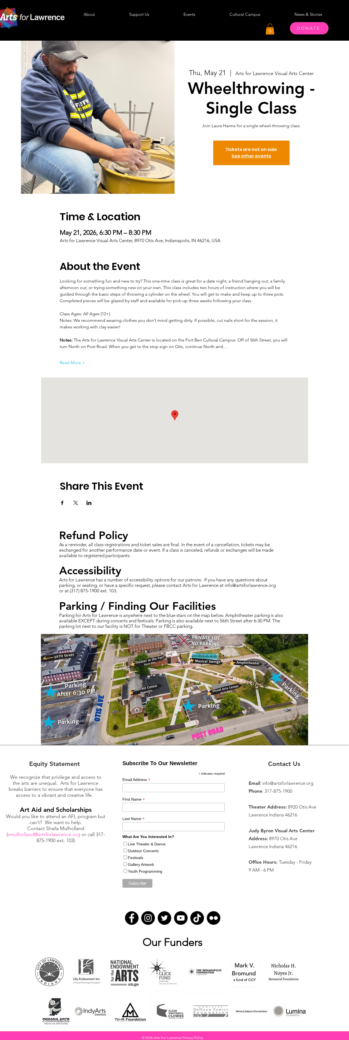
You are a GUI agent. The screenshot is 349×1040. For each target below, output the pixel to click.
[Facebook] (132, 918)
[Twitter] (164, 918)
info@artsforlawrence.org (250, 585)
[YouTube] (181, 918)
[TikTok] (197, 918)
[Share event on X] (75, 503)
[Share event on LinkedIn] (89, 503)
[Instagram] (148, 918)
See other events (251, 156)
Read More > (72, 362)
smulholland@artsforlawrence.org (44, 834)
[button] (270, 29)
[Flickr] (213, 918)
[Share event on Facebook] (62, 503)
